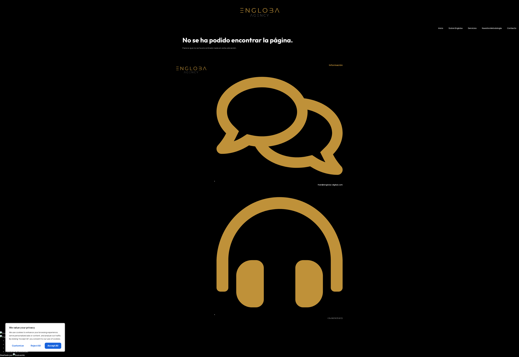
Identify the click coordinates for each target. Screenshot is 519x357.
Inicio (440, 28)
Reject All (36, 345)
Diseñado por (6, 355)
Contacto (511, 28)
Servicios (472, 28)
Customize (18, 345)
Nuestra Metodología (492, 28)
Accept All (53, 345)
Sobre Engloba (456, 28)
